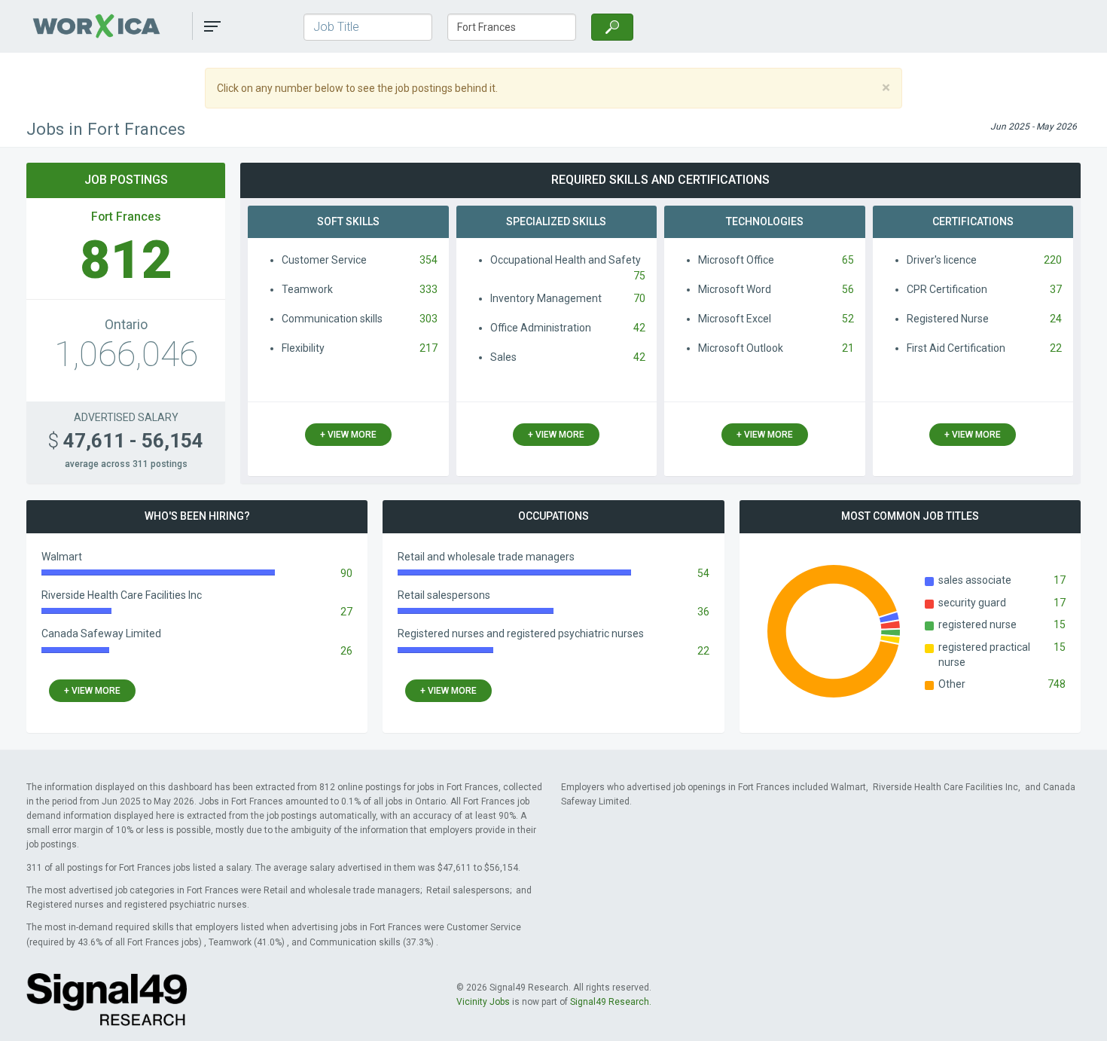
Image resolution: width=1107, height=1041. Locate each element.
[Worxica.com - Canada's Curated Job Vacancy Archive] (112, 26)
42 (639, 328)
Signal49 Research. (610, 1002)
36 (703, 612)
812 (126, 260)
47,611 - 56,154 (125, 440)
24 (1056, 319)
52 (848, 319)
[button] (212, 26)
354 (428, 260)
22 (1056, 348)
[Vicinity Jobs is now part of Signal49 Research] (106, 999)
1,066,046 (126, 354)
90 (346, 573)
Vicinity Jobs (483, 1002)
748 (1057, 684)
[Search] (612, 27)
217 (428, 348)
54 (703, 573)
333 (428, 289)
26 (346, 651)
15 (1060, 624)
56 (848, 289)
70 (639, 298)
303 (428, 319)
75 (639, 276)
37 (1056, 289)
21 (848, 348)
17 (1060, 580)
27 (346, 612)
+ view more (348, 434)
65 (848, 260)
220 (1053, 260)
